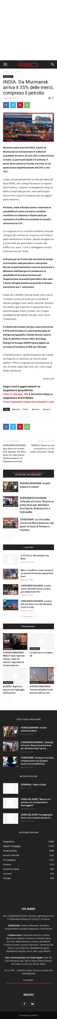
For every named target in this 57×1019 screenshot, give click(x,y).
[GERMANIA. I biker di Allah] (10, 788)
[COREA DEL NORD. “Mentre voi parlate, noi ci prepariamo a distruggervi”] (10, 803)
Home (5, 71)
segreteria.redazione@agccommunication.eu (28, 983)
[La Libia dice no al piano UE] (42, 641)
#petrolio (35, 409)
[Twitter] (13, 105)
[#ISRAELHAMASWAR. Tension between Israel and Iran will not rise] (42, 675)
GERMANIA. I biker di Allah (33, 784)
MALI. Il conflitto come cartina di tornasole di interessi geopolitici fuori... (37, 573)
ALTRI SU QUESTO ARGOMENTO (28, 472)
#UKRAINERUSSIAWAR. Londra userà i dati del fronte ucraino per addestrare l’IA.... (36, 588)
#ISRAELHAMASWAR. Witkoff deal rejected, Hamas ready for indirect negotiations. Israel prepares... (14, 659)
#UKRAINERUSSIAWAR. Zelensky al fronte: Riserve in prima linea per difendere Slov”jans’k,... (37, 745)
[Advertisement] (28, 30)
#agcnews (16, 409)
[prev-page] (5, 538)
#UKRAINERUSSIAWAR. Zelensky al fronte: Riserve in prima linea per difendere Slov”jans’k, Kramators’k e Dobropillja (37, 504)
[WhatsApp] (27, 105)
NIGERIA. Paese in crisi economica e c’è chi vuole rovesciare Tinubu (42, 448)
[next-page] (10, 538)
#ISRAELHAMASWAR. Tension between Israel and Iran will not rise (41, 689)
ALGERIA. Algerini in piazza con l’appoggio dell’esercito (14, 689)
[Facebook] (6, 105)
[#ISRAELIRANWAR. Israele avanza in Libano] (10, 487)
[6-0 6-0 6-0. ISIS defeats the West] (10, 559)
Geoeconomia (9, 527)
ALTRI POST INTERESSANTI (28, 475)
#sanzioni (46, 409)
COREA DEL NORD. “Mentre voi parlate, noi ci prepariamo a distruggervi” (35, 802)
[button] (5, 64)
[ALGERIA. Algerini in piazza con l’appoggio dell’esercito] (15, 675)
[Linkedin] (33, 1004)
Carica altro (27, 616)
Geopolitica (16, 71)
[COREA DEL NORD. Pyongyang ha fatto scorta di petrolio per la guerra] (10, 818)
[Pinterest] (20, 105)
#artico (26, 409)
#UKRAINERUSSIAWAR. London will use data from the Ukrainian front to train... (36, 604)
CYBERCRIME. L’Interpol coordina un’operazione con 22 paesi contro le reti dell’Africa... (37, 761)
